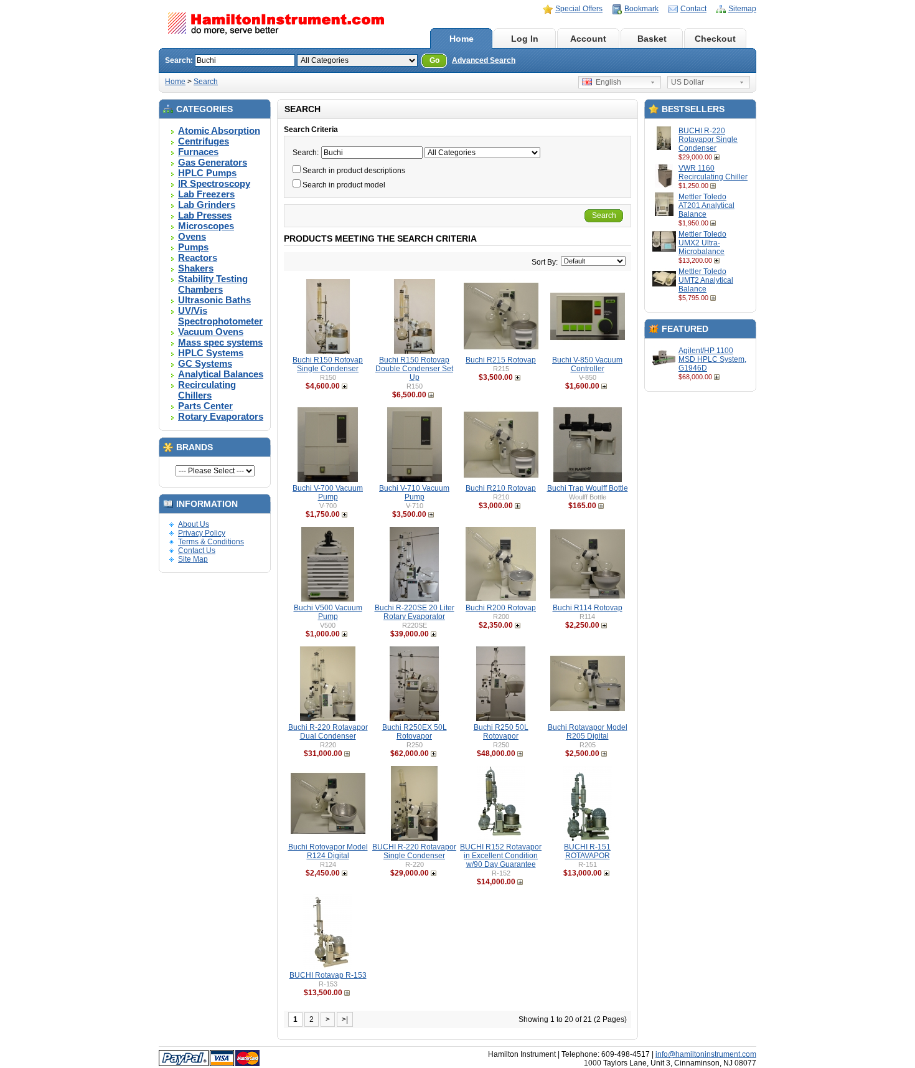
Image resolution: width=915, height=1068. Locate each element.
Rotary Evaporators (220, 416)
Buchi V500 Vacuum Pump (328, 612)
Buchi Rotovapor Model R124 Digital (328, 851)
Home (461, 39)
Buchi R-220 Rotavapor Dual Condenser (328, 731)
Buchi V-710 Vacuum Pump (414, 492)
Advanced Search (483, 60)
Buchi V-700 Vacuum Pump (328, 492)
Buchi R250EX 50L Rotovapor (414, 731)
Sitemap (742, 8)
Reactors (197, 257)
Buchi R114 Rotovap (587, 607)
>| (345, 1019)
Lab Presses (205, 215)
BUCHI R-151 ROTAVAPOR (587, 851)
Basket (652, 39)
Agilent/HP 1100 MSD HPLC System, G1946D (712, 359)
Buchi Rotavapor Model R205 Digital (587, 731)
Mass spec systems (220, 342)
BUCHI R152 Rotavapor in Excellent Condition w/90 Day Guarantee (501, 856)
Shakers (196, 268)
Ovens (192, 236)
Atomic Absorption (219, 130)
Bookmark (641, 8)
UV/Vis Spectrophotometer (220, 315)
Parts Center (205, 405)
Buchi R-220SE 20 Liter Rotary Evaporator (414, 612)
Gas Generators (212, 162)
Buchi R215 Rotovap (501, 360)
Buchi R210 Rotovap (501, 488)
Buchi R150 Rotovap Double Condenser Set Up (414, 369)
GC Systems (205, 363)
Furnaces (198, 151)
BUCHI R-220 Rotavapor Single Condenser (708, 139)
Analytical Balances (220, 374)
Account (588, 39)
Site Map (193, 559)
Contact (693, 8)
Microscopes (206, 225)
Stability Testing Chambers (213, 284)
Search (206, 81)
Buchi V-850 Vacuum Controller (587, 364)
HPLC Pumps (207, 173)
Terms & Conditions (211, 541)
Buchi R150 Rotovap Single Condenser (328, 364)
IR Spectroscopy (214, 183)
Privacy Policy (201, 533)
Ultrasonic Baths (214, 300)
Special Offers (579, 8)
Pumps (193, 247)
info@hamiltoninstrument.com (705, 1054)
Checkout (715, 39)
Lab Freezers (206, 194)
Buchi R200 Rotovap (501, 607)
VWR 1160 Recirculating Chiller (713, 172)
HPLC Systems (210, 352)
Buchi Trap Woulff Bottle (587, 488)
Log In (524, 39)
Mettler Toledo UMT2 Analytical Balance (705, 280)
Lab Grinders (206, 204)
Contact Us (196, 550)
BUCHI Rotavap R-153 (328, 975)
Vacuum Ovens (210, 331)
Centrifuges (203, 141)
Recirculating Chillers (207, 389)
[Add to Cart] (718, 156)
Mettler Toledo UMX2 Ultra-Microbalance (702, 243)
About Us (193, 524)
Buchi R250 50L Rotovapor (501, 731)
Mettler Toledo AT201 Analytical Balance (706, 205)
